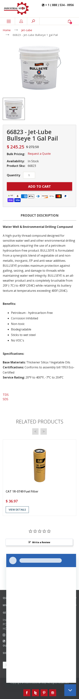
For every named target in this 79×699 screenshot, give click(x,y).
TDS (6, 395)
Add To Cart (39, 186)
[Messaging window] (41, 618)
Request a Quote (39, 154)
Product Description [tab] (40, 215)
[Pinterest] (44, 692)
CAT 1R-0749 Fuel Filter (22, 491)
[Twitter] (35, 692)
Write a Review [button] (41, 542)
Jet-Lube (26, 30)
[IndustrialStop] (17, 8)
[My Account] (21, 21)
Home (7, 30)
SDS (5, 399)
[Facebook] (26, 692)
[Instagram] (52, 692)
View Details (17, 509)
